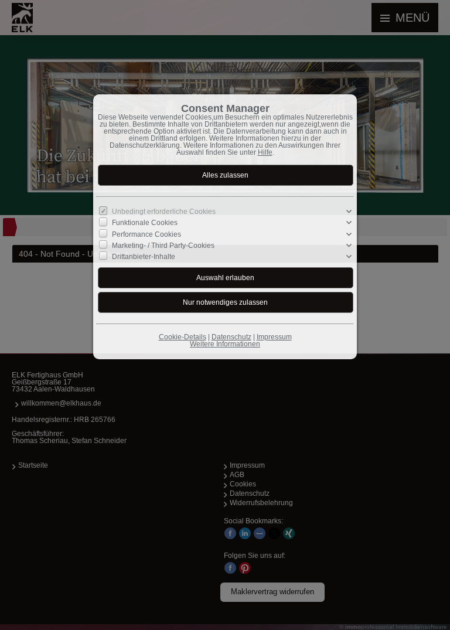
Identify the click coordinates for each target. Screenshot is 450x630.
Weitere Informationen (225, 344)
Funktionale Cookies (145, 223)
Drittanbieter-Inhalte (143, 257)
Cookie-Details (182, 337)
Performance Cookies (146, 234)
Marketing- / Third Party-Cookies (163, 245)
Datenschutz (231, 337)
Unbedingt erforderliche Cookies (164, 211)
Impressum (274, 337)
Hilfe (265, 152)
